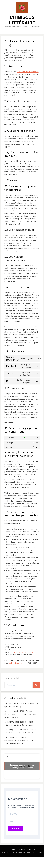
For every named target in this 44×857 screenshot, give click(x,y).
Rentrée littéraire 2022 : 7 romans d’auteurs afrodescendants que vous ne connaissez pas (21, 714)
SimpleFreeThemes (19, 852)
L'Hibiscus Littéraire (29, 849)
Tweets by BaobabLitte (22, 766)
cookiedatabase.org (15, 663)
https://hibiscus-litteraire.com (28, 72)
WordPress (38, 852)
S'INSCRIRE (15, 828)
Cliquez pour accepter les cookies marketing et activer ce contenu (22, 766)
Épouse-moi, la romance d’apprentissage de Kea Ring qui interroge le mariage (18, 740)
